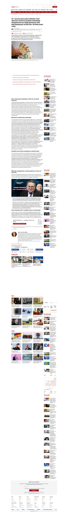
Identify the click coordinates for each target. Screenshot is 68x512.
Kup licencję (23, 227)
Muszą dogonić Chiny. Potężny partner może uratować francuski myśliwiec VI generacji (27, 362)
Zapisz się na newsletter (29, 33)
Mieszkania (35, 499)
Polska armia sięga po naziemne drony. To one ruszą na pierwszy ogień (27, 327)
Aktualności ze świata (14, 507)
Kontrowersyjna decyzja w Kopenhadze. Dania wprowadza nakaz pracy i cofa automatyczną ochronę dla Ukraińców (16, 351)
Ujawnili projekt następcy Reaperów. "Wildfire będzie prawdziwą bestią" (37, 362)
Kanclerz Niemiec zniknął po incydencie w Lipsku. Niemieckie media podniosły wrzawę (27, 351)
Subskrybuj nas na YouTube (17, 33)
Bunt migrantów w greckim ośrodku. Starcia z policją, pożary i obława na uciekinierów (26, 341)
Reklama (23, 509)
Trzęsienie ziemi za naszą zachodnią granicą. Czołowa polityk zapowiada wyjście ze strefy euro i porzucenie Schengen (16, 341)
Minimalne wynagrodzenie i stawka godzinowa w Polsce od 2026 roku (27, 81)
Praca (28, 496)
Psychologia (51, 506)
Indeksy (51, 498)
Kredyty (20, 506)
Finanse (51, 505)
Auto (42, 506)
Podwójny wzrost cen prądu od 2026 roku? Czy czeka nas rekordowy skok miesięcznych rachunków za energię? (16, 265)
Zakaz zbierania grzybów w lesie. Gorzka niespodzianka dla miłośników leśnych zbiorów (37, 306)
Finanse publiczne (21, 505)
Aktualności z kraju (13, 506)
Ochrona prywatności (31, 509)
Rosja (12, 498)
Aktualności (19, 15)
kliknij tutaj (38, 493)
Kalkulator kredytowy (29, 507)
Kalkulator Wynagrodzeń (30, 505)
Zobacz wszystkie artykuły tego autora (16, 243)
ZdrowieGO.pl (42, 4)
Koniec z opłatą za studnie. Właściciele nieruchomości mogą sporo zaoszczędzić (15, 316)
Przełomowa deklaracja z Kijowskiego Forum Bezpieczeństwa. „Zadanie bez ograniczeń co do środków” (16, 362)
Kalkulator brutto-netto (29, 504)
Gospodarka (15, 15)
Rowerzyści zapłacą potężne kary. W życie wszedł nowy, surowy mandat (16, 245)
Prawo (35, 504)
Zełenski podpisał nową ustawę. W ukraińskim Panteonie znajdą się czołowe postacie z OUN (37, 341)
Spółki (50, 499)
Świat (12, 496)
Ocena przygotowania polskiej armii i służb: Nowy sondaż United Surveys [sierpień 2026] (27, 306)
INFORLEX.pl (37, 4)
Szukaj (55, 6)
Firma (20, 499)
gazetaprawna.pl (51, 4)
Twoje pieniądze (21, 507)
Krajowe (12, 504)
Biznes (20, 496)
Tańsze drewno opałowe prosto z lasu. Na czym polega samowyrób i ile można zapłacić (16, 306)
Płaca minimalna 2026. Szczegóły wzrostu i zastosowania (24, 84)
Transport (43, 496)
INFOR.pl (29, 4)
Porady (50, 507)
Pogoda (43, 507)
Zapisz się (34, 490)
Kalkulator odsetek (29, 506)
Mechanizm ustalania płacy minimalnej (21, 77)
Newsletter (46, 4)
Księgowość (35, 506)
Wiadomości (43, 504)
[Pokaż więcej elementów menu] (56, 9)
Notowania (51, 496)
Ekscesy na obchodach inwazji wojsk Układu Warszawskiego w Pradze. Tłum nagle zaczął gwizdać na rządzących (38, 351)
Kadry (35, 505)
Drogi (42, 499)
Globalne (12, 505)
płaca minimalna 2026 (24, 247)
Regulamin (38, 509)
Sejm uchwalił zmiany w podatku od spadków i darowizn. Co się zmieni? (37, 264)
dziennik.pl (33, 4)
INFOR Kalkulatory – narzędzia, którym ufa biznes (23, 221)
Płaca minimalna (17, 247)
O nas (18, 509)
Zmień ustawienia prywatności (47, 509)
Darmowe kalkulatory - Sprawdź (19, 223)
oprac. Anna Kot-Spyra (27, 29)
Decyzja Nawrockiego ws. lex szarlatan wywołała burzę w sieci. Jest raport (16, 327)
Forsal (12, 15)
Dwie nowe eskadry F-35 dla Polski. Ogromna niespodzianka (26, 316)
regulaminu (34, 488)
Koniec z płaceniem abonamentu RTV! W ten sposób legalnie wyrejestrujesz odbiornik (26, 265)
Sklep (56, 4)
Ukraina (12, 499)
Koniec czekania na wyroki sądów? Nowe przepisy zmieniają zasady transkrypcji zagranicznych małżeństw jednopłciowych (38, 327)
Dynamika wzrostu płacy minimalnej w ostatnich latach (24, 79)
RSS (56, 509)
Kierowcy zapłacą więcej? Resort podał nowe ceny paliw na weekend (38, 316)
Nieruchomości (36, 496)
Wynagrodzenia (29, 499)
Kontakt (12, 509)
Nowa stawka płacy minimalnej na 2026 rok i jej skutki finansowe (26, 75)
